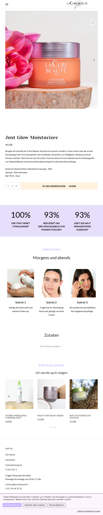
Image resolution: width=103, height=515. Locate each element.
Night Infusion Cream (50, 415)
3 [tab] (52, 427)
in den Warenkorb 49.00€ (59, 186)
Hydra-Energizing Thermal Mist (16, 416)
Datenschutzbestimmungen (88, 511)
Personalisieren (56, 505)
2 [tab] (50, 427)
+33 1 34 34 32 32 (13, 488)
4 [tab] (55, 427)
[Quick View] (19, 409)
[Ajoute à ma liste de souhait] (92, 22)
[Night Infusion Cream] (51, 394)
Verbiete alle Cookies (34, 505)
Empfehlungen (51, 365)
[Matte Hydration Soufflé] (84, 394)
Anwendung (51, 249)
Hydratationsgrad (13, 465)
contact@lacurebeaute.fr (16, 484)
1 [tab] (47, 427)
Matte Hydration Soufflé (80, 416)
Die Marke (10, 454)
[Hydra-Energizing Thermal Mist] (19, 394)
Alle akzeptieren (12, 505)
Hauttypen (10, 459)
